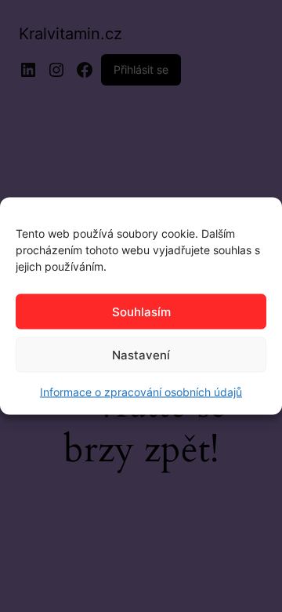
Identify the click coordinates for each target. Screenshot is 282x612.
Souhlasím (141, 311)
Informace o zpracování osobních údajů (141, 392)
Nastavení (141, 354)
